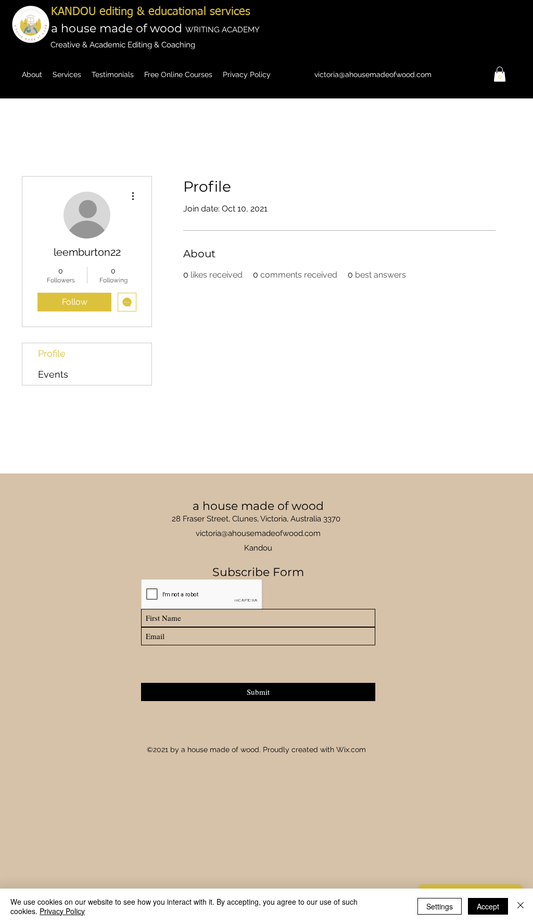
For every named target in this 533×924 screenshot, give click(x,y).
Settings (439, 906)
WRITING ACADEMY (222, 29)
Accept (488, 906)
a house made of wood (118, 28)
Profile (52, 353)
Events (53, 374)
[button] (499, 74)
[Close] (520, 906)
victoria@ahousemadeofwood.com (373, 74)
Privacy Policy (62, 911)
